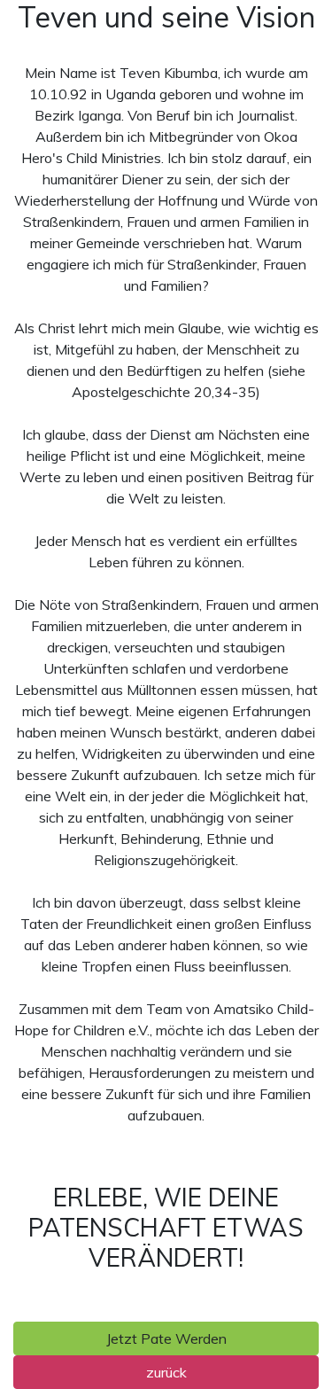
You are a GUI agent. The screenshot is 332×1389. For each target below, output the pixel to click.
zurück (166, 1372)
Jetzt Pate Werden (166, 1338)
